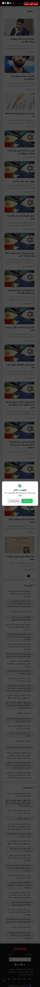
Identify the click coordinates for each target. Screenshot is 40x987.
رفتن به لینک (27, 501)
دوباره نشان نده (14, 501)
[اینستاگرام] (8, 3)
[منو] (20, 3)
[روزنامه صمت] (31, 3)
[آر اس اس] (10, 3)
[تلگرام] (3, 3)
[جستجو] (14, 3)
